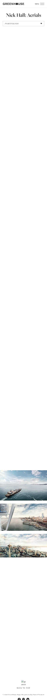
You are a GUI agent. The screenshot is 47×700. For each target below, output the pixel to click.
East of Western (38, 695)
